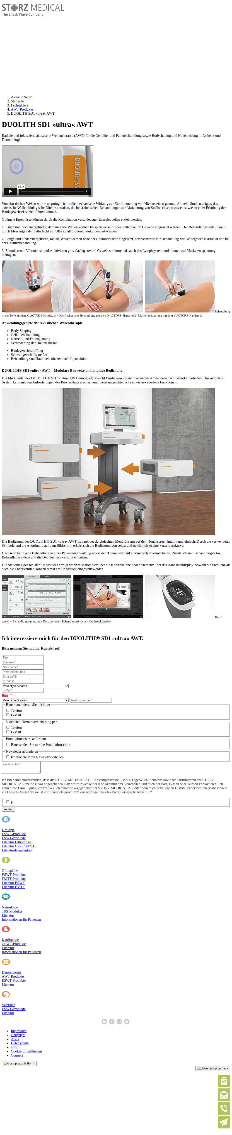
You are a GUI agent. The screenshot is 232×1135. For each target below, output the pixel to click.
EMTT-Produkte (14, 879)
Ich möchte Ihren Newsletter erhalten (37, 757)
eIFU (14, 1047)
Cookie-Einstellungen (26, 1051)
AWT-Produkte (13, 976)
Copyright (18, 1035)
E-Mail (16, 715)
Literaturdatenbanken (17, 850)
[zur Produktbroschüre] (224, 1086)
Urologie (8, 830)
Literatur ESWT (13, 883)
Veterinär (8, 1005)
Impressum (19, 1031)
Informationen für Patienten (21, 919)
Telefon (16, 710)
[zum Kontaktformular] (224, 1100)
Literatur (8, 915)
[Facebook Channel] (112, 1023)
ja (12, 802)
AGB (15, 1039)
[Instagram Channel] (119, 1023)
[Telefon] (224, 1114)
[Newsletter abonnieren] (224, 1127)
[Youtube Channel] (127, 1023)
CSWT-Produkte (14, 944)
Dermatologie (11, 972)
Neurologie (10, 907)
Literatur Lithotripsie (16, 842)
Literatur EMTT (13, 887)
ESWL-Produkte (14, 834)
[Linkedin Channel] (105, 1023)
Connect (17, 1055)
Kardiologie (10, 940)
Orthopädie (10, 871)
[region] (116, 48)
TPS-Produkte (12, 911)
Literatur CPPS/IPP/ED (19, 846)
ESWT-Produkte (14, 838)
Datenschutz (20, 1043)
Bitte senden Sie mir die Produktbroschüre (41, 745)
